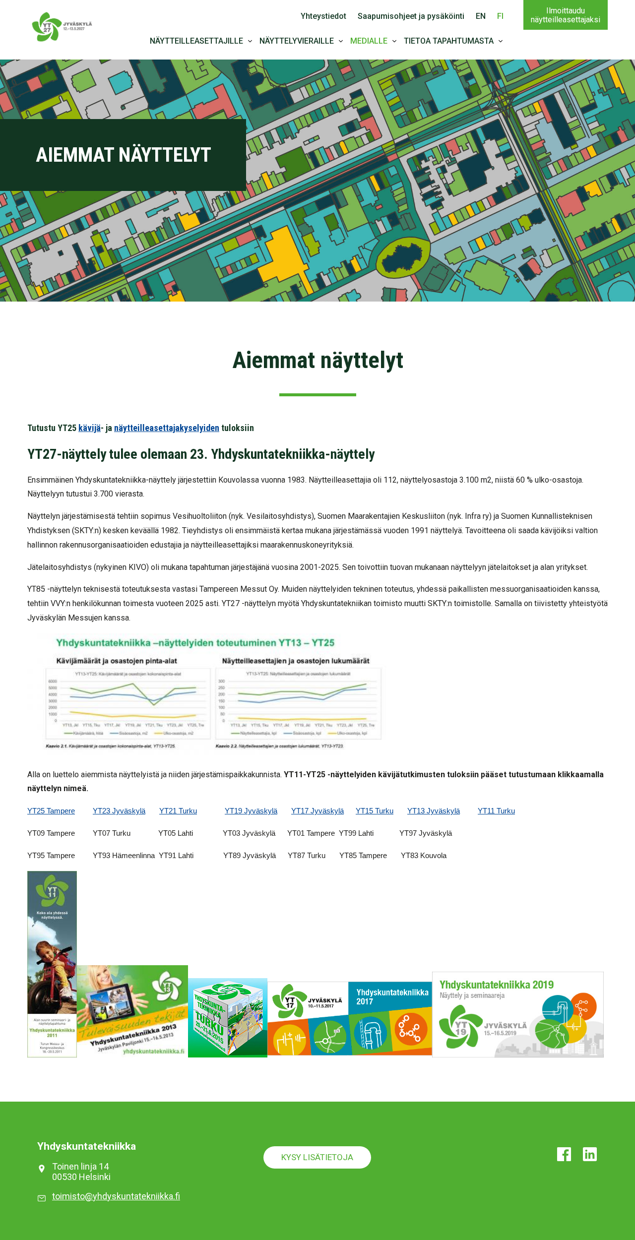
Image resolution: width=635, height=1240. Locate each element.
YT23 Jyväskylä (119, 811)
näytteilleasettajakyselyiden (166, 428)
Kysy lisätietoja (317, 1157)
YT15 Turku (374, 811)
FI (500, 16)
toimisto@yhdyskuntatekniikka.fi (116, 1196)
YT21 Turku (178, 811)
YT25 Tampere (51, 811)
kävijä (89, 428)
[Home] (62, 25)
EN (481, 16)
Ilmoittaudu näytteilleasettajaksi (565, 15)
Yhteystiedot (323, 16)
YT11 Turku (496, 811)
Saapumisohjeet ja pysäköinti (411, 16)
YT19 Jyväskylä (251, 811)
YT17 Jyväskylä (317, 811)
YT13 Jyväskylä (433, 811)
